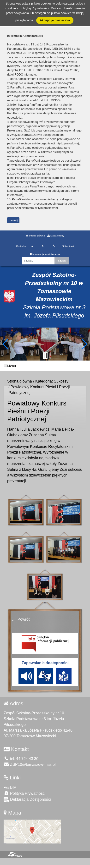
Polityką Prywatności (34, 8)
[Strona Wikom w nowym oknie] (14, 854)
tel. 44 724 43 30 (23, 759)
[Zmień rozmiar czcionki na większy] (42, 246)
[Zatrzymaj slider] (45, 355)
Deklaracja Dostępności (30, 799)
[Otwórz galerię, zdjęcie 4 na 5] (64, 549)
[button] (5, 344)
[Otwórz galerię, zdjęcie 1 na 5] (26, 512)
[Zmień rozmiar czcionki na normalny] (32, 246)
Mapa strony (57, 235)
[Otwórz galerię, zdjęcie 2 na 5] (64, 512)
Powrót (24, 619)
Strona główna (36, 235)
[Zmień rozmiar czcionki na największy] (53, 246)
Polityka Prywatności (27, 793)
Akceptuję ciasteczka (55, 20)
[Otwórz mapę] (32, 831)
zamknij (13, 220)
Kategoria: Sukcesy (51, 381)
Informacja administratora (46, 254)
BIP (12, 787)
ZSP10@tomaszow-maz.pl (32, 764)
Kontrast (69, 246)
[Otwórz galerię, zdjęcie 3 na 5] (26, 549)
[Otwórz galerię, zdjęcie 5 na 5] (45, 587)
